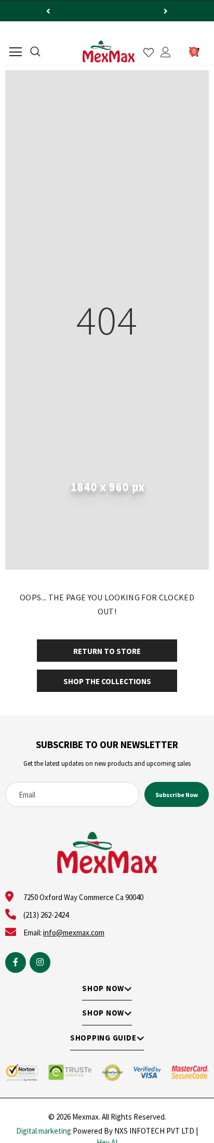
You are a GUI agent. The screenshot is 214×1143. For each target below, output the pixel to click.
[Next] (165, 11)
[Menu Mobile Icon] (15, 52)
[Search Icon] (35, 52)
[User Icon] (165, 52)
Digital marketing (43, 1131)
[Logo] (109, 51)
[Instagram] (40, 962)
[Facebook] (15, 962)
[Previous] (48, 11)
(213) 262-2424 (46, 915)
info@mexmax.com (73, 932)
